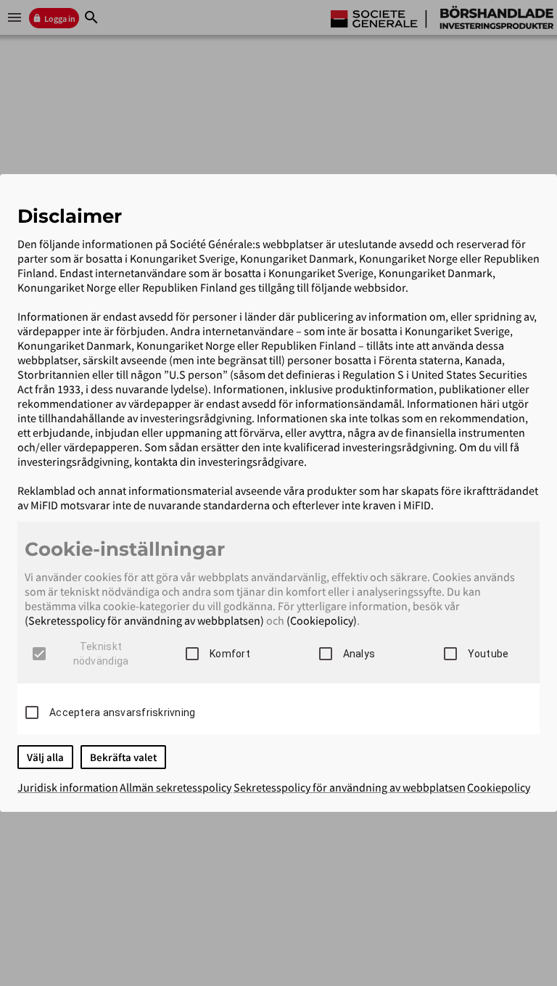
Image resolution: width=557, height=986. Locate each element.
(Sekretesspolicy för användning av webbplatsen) (144, 620)
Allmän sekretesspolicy (175, 787)
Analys (359, 654)
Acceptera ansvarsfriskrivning (122, 712)
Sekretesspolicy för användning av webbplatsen (350, 787)
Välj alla (45, 757)
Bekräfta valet (123, 757)
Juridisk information (67, 787)
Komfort (230, 654)
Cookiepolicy (498, 787)
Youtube (488, 654)
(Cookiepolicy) (321, 620)
